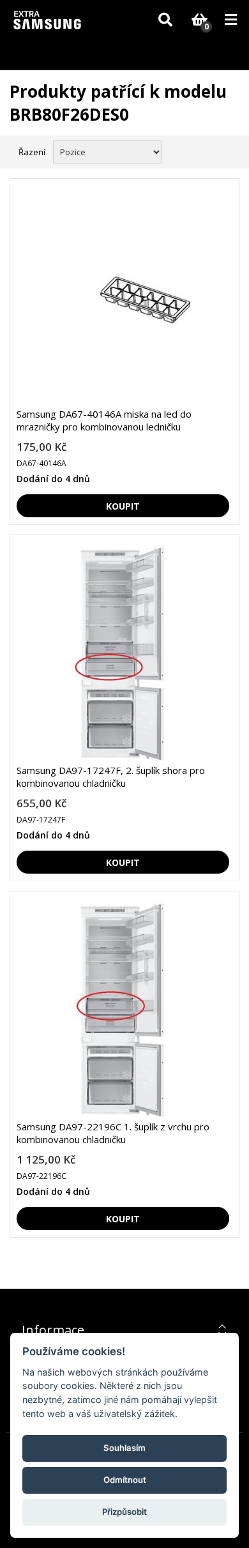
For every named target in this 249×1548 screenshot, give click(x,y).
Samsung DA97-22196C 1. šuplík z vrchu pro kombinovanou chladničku (113, 1133)
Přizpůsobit (124, 1511)
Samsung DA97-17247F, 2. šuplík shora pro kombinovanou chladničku (111, 776)
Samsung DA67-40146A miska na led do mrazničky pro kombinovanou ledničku (104, 420)
